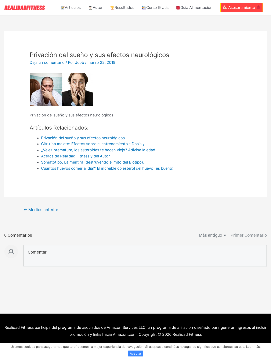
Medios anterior (41, 209)
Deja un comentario (47, 62)
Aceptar (135, 353)
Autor (98, 7)
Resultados (124, 7)
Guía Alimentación (196, 7)
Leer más (253, 347)
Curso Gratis (157, 7)
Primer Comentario (249, 235)
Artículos (73, 7)
